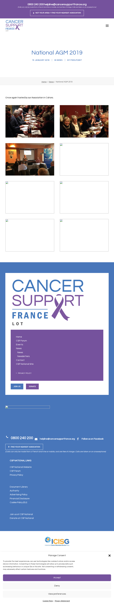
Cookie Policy (48, 601)
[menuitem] (57, 13)
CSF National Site (25, 364)
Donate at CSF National (22, 518)
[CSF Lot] (14, 26)
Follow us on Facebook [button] (92, 439)
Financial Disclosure (20, 498)
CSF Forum (21, 341)
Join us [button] (17, 386)
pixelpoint (76, 60)
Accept (57, 577)
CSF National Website (21, 467)
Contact (20, 360)
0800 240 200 (36, 4)
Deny (57, 586)
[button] (109, 555)
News (59, 60)
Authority (14, 491)
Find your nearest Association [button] (25, 447)
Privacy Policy (24, 373)
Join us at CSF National (21, 514)
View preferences (57, 594)
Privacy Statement (62, 601)
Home (44, 82)
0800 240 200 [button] (22, 438)
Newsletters (23, 356)
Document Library (19, 487)
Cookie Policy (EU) (18, 502)
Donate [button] (32, 386)
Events (19, 344)
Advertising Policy (18, 494)
